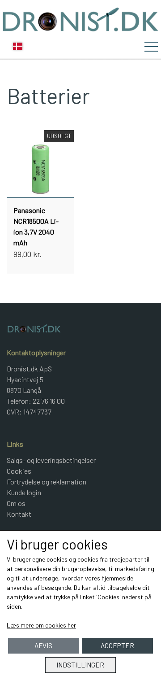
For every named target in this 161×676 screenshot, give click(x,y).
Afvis (43, 645)
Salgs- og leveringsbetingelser (51, 460)
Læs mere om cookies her (41, 625)
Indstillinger (80, 665)
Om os (16, 503)
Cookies (19, 471)
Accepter (117, 645)
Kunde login (24, 492)
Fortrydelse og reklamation (46, 481)
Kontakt (19, 514)
